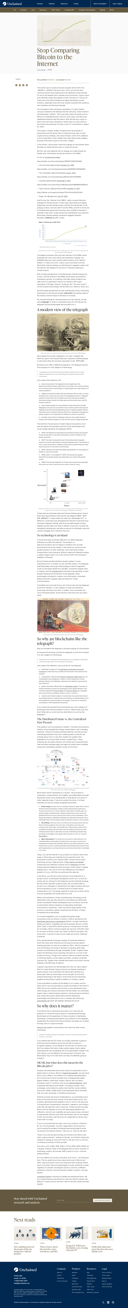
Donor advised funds (78, 1292)
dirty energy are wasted (75, 862)
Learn (16, 1243)
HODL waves (90, 1286)
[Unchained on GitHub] (113, 1302)
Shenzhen (74, 865)
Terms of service (106, 1272)
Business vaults (76, 1289)
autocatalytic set (43, 1001)
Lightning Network (75, 1083)
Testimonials (60, 1278)
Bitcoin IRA (75, 1284)
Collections (90, 1275)
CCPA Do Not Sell (107, 1286)
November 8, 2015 (64, 181)
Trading (74, 1281)
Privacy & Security (62, 1281)
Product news (91, 1281)
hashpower (70, 677)
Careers (59, 1275)
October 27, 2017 (73, 189)
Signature (74, 1272)
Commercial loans (77, 1286)
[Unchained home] (12, 4)
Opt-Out (104, 1281)
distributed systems (71, 686)
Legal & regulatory (107, 1284)
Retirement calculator (93, 1292)
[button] (40, 3)
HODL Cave (90, 1289)
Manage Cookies (106, 1278)
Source (69, 252)
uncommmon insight (52, 157)
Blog (88, 1272)
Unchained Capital (44, 1176)
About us (59, 1272)
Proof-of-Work (58, 691)
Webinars (89, 1284)
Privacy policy (106, 1275)
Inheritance (75, 1278)
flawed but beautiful (70, 1073)
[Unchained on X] (103, 1302)
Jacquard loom (57, 571)
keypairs (63, 677)
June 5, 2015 (71, 173)
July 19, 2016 (62, 196)
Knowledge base (91, 1278)
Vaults (73, 1275)
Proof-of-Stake (72, 691)
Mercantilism (43, 836)
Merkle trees (78, 677)
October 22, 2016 (67, 165)
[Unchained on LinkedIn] (108, 1302)
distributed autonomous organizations (51, 921)
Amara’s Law (42, 1027)
